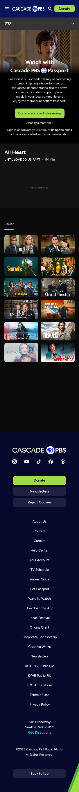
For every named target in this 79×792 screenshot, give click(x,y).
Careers (39, 541)
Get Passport (39, 589)
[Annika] (21, 331)
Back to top (40, 773)
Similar (9, 224)
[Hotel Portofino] (58, 266)
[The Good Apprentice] (58, 352)
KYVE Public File (39, 676)
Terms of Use (39, 695)
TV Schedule (40, 570)
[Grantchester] (58, 287)
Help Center (39, 550)
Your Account (40, 560)
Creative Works (39, 647)
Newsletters (39, 491)
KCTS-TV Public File (39, 666)
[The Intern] (21, 244)
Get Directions (39, 732)
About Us (39, 522)
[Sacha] (21, 352)
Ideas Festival (40, 618)
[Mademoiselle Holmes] (21, 266)
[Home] (39, 450)
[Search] (50, 8)
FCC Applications (39, 685)
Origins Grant (39, 627)
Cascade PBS (35, 749)
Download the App (39, 608)
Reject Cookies (40, 502)
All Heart (15, 152)
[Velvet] (58, 244)
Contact (39, 531)
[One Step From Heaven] (58, 331)
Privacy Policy (39, 704)
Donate (64, 9)
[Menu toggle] (7, 8)
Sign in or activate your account (28, 130)
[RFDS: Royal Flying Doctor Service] (58, 309)
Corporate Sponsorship (39, 637)
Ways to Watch (39, 599)
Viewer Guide (39, 579)
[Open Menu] (73, 23)
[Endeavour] (21, 309)
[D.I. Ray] (21, 287)
